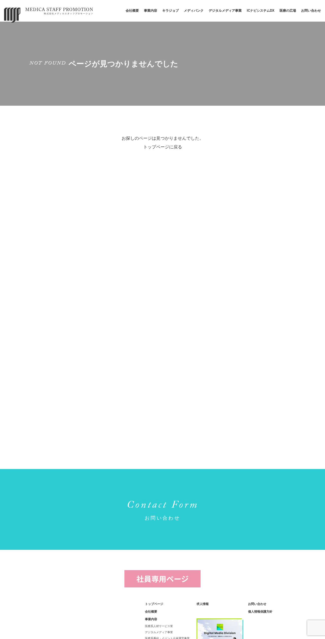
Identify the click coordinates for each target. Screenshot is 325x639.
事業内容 (150, 10)
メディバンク (194, 10)
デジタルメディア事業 (225, 10)
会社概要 (132, 10)
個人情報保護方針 (260, 611)
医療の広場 (288, 10)
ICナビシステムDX (260, 10)
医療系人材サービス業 (159, 626)
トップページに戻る (162, 147)
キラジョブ (170, 10)
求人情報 (203, 604)
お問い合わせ (311, 10)
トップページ (154, 604)
